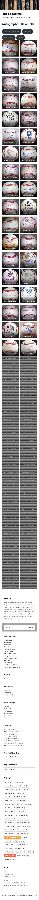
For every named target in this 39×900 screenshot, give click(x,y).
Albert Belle (18, 782)
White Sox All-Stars (10, 729)
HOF (20, 38)
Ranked (8, 841)
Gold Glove (8, 38)
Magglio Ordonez (22, 822)
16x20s (8, 782)
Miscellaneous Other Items (12, 665)
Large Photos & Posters (11, 658)
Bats (18, 789)
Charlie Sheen (10, 797)
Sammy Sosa (10, 844)
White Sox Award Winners (12, 732)
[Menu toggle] (36, 15)
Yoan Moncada (10, 859)
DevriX (35, 895)
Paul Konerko (8, 711)
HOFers (21, 808)
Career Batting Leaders (11, 738)
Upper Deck (7, 690)
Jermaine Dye (8, 706)
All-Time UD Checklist (10, 757)
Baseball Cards (8, 642)
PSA (24, 837)
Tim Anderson (20, 848)
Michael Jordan (10, 826)
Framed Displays (9, 651)
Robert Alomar (19, 841)
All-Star (28, 31)
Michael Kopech (24, 826)
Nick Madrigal (10, 833)
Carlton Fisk (7, 709)
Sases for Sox (22, 844)
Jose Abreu (9, 815)
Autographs (24, 786)
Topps (19, 852)
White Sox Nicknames (10, 736)
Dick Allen (21, 797)
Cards (5, 679)
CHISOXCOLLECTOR (12, 14)
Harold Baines (10, 808)
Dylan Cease (10, 800)
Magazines (7, 660)
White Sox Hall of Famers (11, 734)
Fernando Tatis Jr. (11, 804)
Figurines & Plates (9, 649)
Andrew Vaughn (11, 786)
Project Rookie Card (12, 837)
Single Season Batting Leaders (13, 743)
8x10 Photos (8, 640)
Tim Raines (9, 852)
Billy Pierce (7, 715)
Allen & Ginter (8, 692)
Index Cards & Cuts (10, 653)
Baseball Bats (8, 644)
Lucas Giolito (23, 819)
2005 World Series (11, 31)
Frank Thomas (8, 718)
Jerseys (6, 656)
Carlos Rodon (10, 793)
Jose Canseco (21, 815)
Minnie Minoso (8, 713)
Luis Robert (9, 822)
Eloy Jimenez (22, 800)
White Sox (10, 855)
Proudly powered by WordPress (12, 895)
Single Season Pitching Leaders (13, 745)
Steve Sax (9, 848)
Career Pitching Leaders (11, 741)
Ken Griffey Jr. (10, 819)
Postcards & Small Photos (12, 667)
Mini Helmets (8, 662)
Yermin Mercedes (23, 855)
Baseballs (7, 647)
